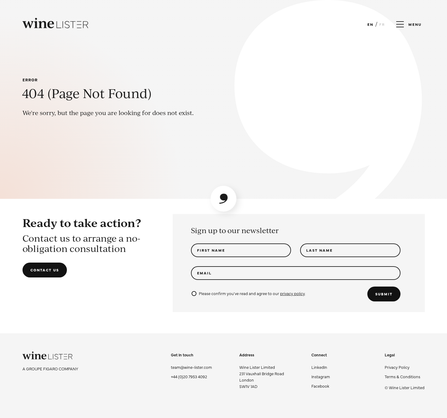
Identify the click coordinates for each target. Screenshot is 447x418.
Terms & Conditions (402, 376)
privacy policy (292, 293)
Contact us (44, 269)
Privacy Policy (397, 367)
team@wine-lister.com (191, 367)
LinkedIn (319, 367)
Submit (384, 293)
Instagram (320, 376)
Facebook (320, 386)
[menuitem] (404, 367)
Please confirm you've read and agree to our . (252, 293)
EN (370, 24)
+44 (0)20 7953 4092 (189, 376)
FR (382, 24)
